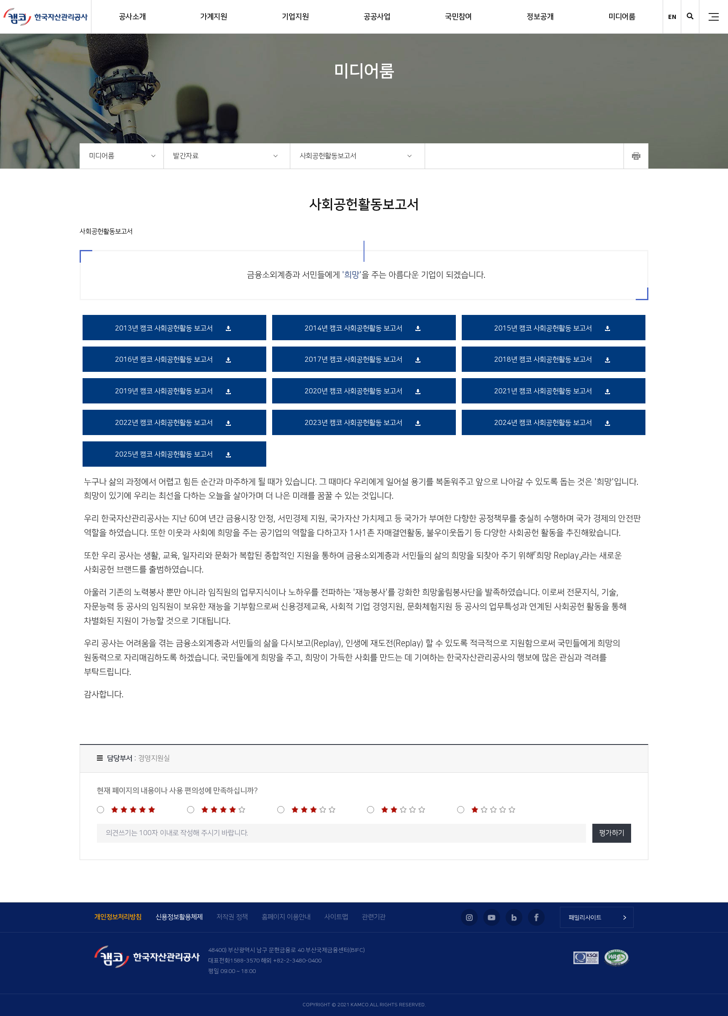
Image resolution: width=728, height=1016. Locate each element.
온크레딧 (647, 932)
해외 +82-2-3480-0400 (291, 960)
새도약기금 (650, 906)
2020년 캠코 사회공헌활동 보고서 (353, 391)
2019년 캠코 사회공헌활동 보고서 (164, 391)
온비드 (645, 970)
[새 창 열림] (636, 156)
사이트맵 (336, 917)
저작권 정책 (232, 917)
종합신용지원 (653, 944)
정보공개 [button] (540, 17)
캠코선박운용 (653, 982)
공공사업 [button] (377, 17)
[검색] (690, 17)
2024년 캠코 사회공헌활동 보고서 (543, 423)
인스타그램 (469, 917)
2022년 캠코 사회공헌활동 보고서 (164, 423)
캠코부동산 (650, 957)
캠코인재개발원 (656, 995)
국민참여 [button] (458, 17)
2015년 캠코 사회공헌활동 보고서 (543, 328)
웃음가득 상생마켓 (659, 1007)
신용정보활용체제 (179, 917)
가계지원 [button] (213, 17)
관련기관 (373, 917)
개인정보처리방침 (118, 917)
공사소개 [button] (132, 17)
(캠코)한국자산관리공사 (45, 17)
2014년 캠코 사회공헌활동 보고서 (353, 328)
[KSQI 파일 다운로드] (586, 957)
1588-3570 (245, 960)
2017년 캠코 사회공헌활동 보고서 (353, 359)
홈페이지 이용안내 (286, 917)
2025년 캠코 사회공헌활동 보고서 (164, 454)
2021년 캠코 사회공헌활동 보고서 (543, 391)
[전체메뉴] (713, 17)
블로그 (514, 917)
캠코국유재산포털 (658, 919)
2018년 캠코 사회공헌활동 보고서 (543, 359)
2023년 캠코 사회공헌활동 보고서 (353, 423)
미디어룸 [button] (621, 17)
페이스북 (536, 917)
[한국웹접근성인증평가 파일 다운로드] (616, 957)
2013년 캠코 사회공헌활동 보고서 (164, 328)
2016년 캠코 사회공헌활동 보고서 (164, 359)
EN (672, 17)
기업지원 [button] (295, 17)
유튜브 (491, 917)
